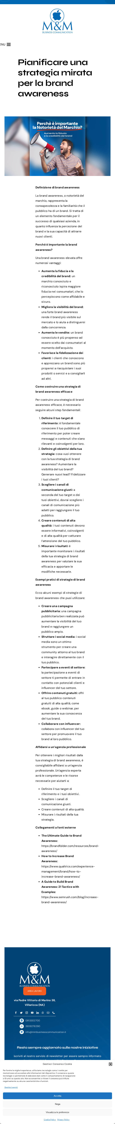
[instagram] (26, 1012)
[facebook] (16, 1012)
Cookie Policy (50, 1119)
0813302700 (32, 1020)
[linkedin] (37, 1012)
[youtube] (32, 1012)
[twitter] (21, 1012)
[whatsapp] (43, 1012)
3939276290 (32, 1026)
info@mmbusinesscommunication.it (45, 1032)
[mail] (48, 1012)
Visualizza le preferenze (57, 1112)
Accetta (57, 1096)
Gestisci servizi (11, 1087)
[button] (110, 1064)
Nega (57, 1104)
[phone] (53, 1012)
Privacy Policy (63, 1119)
